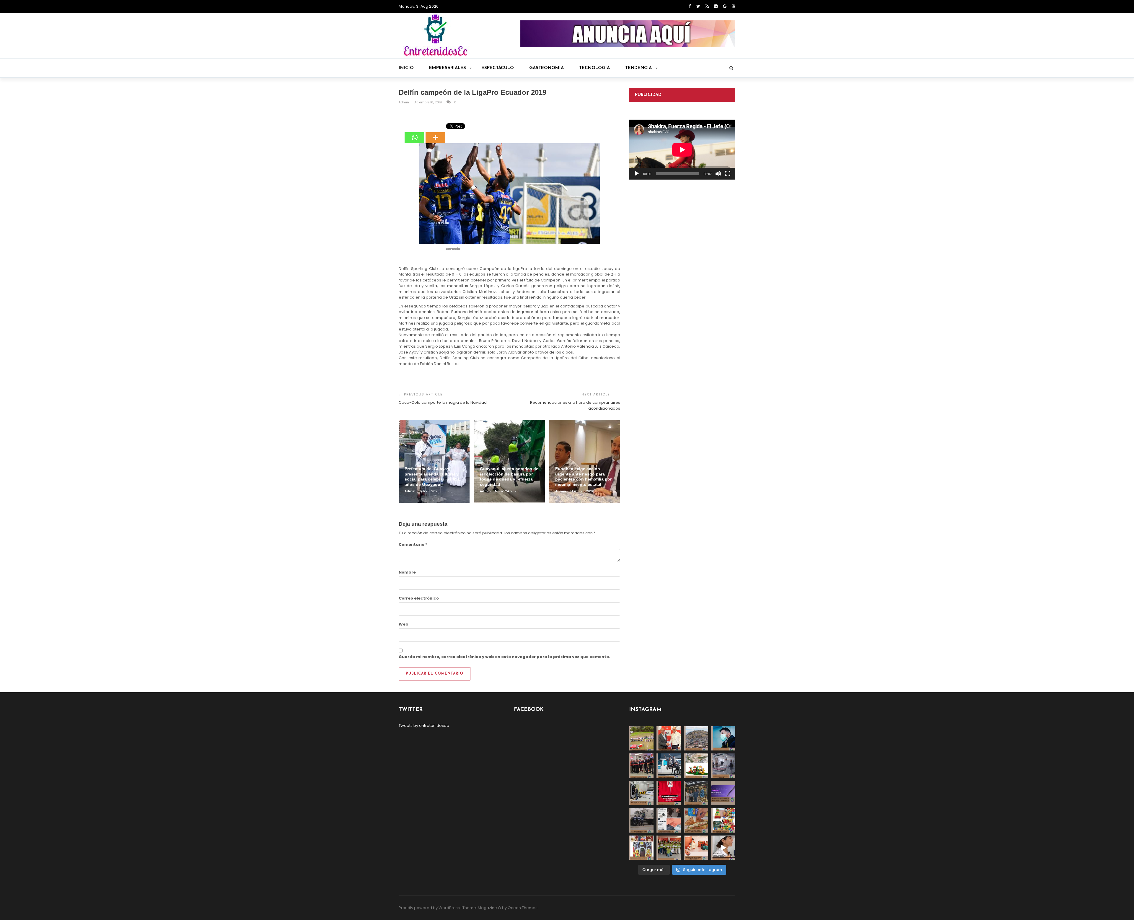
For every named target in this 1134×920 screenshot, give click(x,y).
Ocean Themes (522, 908)
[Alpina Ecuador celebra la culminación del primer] (668, 848)
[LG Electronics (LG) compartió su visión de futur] (641, 793)
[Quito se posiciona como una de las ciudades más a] (696, 738)
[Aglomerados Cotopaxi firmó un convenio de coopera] (668, 738)
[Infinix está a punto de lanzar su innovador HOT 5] (723, 793)
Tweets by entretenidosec (424, 725)
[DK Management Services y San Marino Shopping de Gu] (696, 765)
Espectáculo (497, 68)
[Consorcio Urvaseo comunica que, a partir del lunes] (641, 820)
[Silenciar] (718, 174)
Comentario (413, 544)
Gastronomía (546, 68)
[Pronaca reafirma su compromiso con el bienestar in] (641, 738)
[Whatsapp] (414, 133)
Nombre (407, 572)
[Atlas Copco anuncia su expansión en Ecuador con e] (668, 765)
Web (403, 624)
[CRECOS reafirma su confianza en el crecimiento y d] (641, 765)
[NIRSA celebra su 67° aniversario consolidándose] (723, 848)
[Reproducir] (637, 174)
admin (404, 102)
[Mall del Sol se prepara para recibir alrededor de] (641, 848)
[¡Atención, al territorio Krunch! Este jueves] (668, 793)
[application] (682, 150)
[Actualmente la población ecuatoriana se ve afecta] (723, 738)
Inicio (406, 68)
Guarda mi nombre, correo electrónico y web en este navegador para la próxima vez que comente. (504, 657)
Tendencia (638, 68)
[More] (435, 133)
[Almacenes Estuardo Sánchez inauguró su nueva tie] (696, 793)
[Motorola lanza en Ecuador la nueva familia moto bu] (668, 820)
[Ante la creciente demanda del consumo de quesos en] (696, 820)
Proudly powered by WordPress (429, 908)
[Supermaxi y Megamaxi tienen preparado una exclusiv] (723, 820)
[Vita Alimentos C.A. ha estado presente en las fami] (723, 765)
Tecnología (594, 68)
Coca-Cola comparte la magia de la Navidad (443, 402)
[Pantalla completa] (728, 174)
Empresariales (447, 68)
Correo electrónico (419, 598)
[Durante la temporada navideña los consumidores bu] (696, 848)
